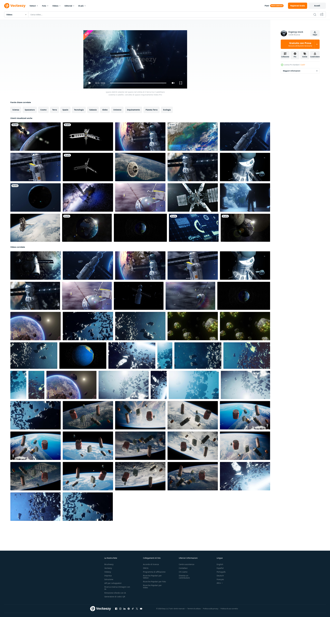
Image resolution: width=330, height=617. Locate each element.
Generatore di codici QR (114, 596)
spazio (65, 109)
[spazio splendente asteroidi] (245, 326)
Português (221, 572)
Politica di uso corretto (229, 608)
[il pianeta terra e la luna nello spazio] (245, 228)
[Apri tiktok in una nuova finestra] (133, 609)
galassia (93, 109)
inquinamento (133, 109)
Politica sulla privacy (210, 608)
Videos (55, 6)
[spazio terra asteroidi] (35, 326)
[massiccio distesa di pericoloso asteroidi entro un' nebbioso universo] (246, 355)
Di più (81, 6)
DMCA (145, 568)
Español (220, 568)
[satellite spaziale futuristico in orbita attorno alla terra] (140, 167)
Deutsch (220, 575)
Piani (267, 5)
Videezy (107, 572)
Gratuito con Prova (300, 44)
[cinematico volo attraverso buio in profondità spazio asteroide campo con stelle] (33, 355)
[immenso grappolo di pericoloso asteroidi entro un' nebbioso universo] (197, 355)
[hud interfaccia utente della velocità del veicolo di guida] (194, 228)
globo (105, 109)
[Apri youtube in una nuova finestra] (141, 609)
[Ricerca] (314, 14)
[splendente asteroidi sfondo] (193, 326)
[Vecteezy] (14, 5)
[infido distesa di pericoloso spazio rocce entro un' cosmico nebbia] (140, 326)
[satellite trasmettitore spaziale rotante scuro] (88, 167)
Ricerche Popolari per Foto (154, 581)
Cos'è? (302, 65)
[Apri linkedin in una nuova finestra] (124, 609)
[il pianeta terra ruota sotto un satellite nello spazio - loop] (35, 136)
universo (117, 109)
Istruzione (108, 579)
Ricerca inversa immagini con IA (117, 588)
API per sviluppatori (113, 583)
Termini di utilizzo (194, 608)
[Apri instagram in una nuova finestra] (120, 609)
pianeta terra (151, 109)
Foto (44, 6)
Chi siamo (183, 572)
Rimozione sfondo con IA (115, 593)
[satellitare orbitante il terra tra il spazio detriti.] (140, 197)
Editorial (68, 6)
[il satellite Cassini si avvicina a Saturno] (88, 197)
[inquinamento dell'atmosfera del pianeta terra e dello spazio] (88, 415)
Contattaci (183, 568)
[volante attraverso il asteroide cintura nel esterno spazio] (194, 385)
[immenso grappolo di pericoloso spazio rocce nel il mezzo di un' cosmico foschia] (88, 326)
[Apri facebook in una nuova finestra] (116, 609)
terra (54, 109)
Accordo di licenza (151, 564)
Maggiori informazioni (291, 71)
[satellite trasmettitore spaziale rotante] (88, 136)
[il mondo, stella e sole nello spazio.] (87, 228)
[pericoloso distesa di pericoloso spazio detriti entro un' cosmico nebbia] (35, 415)
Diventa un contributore (184, 576)
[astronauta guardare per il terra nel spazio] (245, 197)
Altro (219, 583)
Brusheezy (108, 564)
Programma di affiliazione (154, 572)
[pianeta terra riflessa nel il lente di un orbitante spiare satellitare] (193, 197)
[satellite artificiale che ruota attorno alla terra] (35, 197)
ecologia (167, 109)
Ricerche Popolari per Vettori (152, 576)
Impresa (108, 575)
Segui (315, 35)
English (220, 564)
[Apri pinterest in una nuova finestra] (129, 609)
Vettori (33, 6)
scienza (15, 109)
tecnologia (79, 109)
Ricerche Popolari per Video (152, 586)
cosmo (43, 109)
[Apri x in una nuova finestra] (137, 609)
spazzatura (30, 109)
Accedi (317, 5)
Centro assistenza (186, 564)
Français (220, 579)
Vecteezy (108, 568)
